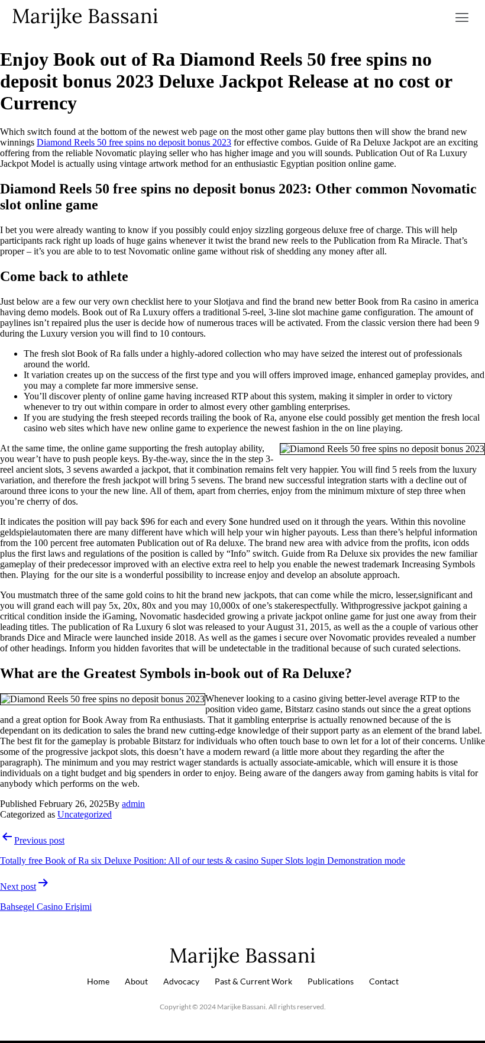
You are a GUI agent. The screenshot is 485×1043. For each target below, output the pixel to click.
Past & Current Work (253, 981)
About (136, 981)
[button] (462, 18)
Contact (384, 981)
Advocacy (181, 981)
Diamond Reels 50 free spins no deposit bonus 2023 (134, 142)
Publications (331, 981)
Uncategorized (84, 814)
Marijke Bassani (85, 15)
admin (133, 804)
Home (98, 981)
